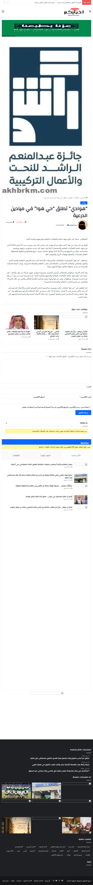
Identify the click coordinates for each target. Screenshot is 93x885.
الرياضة (54, 851)
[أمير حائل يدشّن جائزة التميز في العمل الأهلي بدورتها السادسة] (76, 825)
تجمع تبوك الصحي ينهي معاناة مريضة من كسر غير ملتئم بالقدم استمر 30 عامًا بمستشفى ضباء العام (39, 476)
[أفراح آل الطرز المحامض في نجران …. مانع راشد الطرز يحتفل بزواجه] (80, 499)
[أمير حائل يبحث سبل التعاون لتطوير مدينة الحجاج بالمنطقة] (16, 808)
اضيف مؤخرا (45, 455)
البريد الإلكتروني (85, 397)
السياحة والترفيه (43, 851)
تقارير (25, 851)
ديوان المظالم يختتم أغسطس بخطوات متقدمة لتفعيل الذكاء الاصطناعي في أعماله (41, 464)
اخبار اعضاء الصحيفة (84, 847)
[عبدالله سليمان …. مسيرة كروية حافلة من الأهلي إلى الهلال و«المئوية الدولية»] (80, 489)
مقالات (76, 198)
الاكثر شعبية (76, 455)
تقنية (18, 851)
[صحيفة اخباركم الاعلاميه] (74, 11)
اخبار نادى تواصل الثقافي (57, 847)
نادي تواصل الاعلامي (57, 855)
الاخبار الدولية (43, 847)
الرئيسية (83, 198)
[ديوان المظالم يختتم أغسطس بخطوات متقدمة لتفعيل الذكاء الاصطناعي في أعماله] (80, 467)
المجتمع (32, 851)
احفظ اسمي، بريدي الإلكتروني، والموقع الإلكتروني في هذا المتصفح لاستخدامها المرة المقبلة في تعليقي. (55, 407)
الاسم (88, 387)
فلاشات (87, 855)
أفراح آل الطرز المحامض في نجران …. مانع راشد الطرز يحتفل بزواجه (49, 496)
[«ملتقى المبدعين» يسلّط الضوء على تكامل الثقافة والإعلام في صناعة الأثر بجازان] (46, 825)
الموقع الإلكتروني (39, 397)
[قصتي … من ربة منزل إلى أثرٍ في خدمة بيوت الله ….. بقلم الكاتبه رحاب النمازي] (46, 322)
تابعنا (89, 861)
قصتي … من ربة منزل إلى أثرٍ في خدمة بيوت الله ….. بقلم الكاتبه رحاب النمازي (47, 334)
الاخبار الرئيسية (30, 847)
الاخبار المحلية (85, 851)
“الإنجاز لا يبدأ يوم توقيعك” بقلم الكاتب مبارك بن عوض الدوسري (18, 332)
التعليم (61, 851)
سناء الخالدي (73, 225)
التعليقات (15, 455)
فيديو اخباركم (78, 855)
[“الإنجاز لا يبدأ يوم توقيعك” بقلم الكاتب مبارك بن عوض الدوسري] (18, 322)
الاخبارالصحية (19, 847)
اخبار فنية (71, 847)
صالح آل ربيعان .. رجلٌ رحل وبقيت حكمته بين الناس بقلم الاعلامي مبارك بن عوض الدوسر (76, 334)
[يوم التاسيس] (46, 28)
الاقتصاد (75, 851)
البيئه (68, 851)
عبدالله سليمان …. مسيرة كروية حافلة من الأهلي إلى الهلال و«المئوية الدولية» (44, 485)
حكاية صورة (10, 851)
